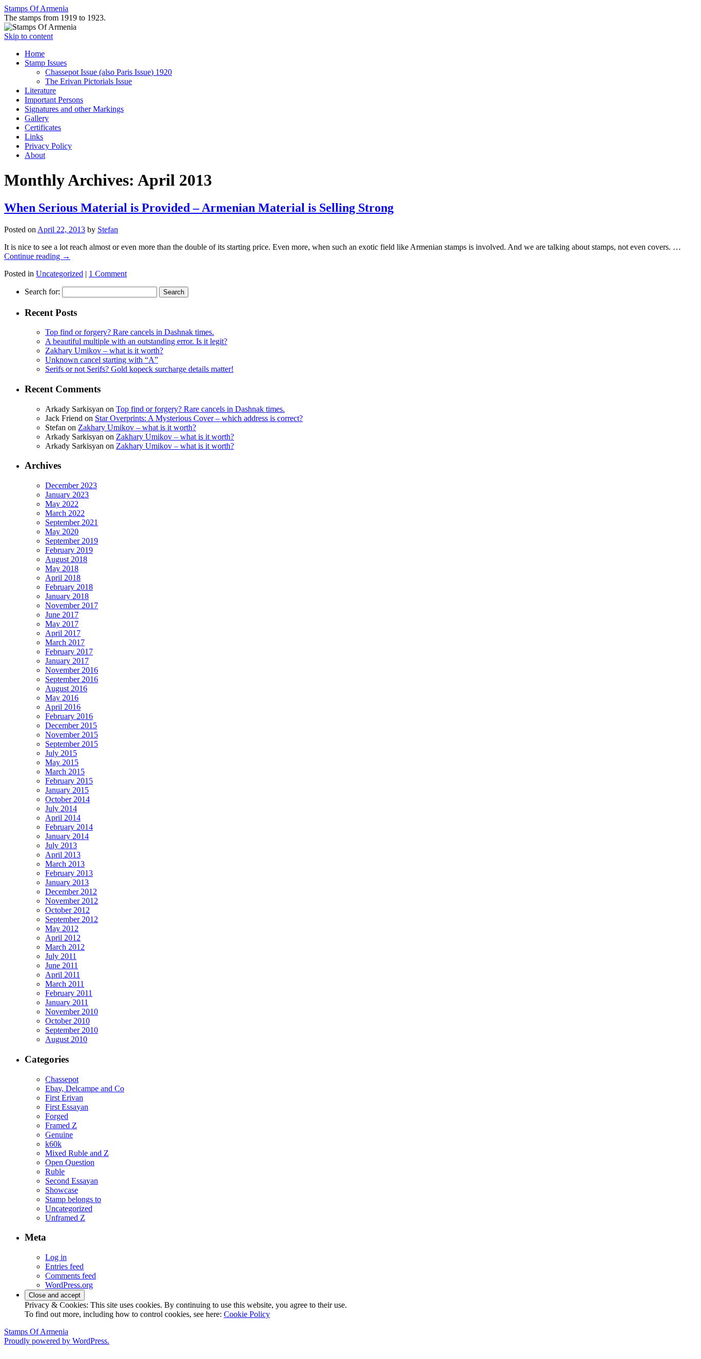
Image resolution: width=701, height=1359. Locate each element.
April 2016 (63, 707)
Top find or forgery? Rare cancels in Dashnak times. (129, 332)
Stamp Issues (46, 62)
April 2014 (63, 817)
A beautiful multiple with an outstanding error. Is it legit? (136, 341)
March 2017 (65, 642)
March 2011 (64, 984)
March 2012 (65, 947)
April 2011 (62, 974)
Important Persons (54, 99)
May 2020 (62, 531)
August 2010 (66, 1039)
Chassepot (62, 1079)
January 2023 (67, 494)
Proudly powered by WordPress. (56, 1340)
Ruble (55, 1171)
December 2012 (71, 891)
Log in (56, 1257)
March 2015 (65, 771)
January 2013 (67, 882)
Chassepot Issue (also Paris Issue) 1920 (108, 72)
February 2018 (69, 587)
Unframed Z (65, 1217)
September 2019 (71, 540)
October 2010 (67, 1020)
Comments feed (70, 1275)
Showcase (61, 1190)
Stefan (108, 229)
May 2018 (62, 568)
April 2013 (63, 854)
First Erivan (64, 1097)
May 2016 (62, 697)
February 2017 (69, 651)
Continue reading (37, 256)
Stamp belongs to (73, 1199)
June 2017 (62, 614)
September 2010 (71, 1030)
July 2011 (60, 956)
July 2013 (61, 845)
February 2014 (69, 827)
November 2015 (71, 734)
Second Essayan (71, 1180)
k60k (53, 1144)
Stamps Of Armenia (36, 8)
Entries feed (64, 1266)
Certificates (43, 127)
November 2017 (71, 605)
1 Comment (108, 273)
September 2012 (71, 919)
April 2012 (63, 937)
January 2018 (67, 596)
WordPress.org (69, 1285)
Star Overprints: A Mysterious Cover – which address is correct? (199, 418)
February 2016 (69, 716)
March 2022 (65, 513)
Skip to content (28, 36)
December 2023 (71, 485)
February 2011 (68, 993)
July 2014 (61, 808)
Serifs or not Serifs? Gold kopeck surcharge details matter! (139, 369)
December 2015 (71, 725)
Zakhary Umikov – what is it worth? (104, 350)
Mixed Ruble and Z (77, 1153)
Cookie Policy (247, 1314)
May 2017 (62, 623)
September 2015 (71, 744)
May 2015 (62, 762)
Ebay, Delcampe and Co (84, 1088)
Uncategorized (59, 273)
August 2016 (66, 688)
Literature (40, 90)
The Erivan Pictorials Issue (88, 81)
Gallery (37, 118)
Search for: (42, 291)
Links (34, 136)
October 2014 (67, 799)
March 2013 (65, 864)
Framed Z (61, 1125)
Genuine (59, 1134)
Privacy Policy (48, 146)
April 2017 (63, 633)
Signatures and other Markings (74, 109)
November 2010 (71, 1011)
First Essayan (66, 1107)
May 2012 (62, 928)
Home (35, 53)
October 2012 (67, 910)
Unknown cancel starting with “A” (101, 359)
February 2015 (69, 780)
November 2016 (71, 670)
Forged (56, 1116)
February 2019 (69, 550)
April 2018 (63, 577)
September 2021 (71, 522)
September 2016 (71, 679)
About (35, 155)
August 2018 (66, 559)
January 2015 (67, 790)
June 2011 (61, 965)
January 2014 (67, 836)
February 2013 (69, 873)
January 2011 (66, 1002)
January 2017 (67, 660)
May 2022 (62, 503)
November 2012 (71, 900)
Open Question (69, 1162)
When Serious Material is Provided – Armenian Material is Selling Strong (199, 207)
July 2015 (61, 753)
